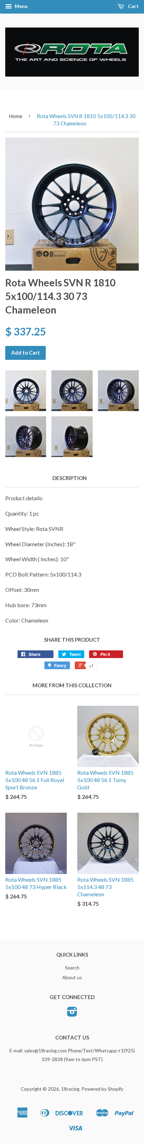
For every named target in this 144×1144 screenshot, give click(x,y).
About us (72, 977)
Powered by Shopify (102, 1089)
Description (69, 478)
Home (15, 116)
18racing (70, 1089)
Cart (133, 6)
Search (72, 968)
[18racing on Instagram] (72, 1014)
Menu (21, 6)
